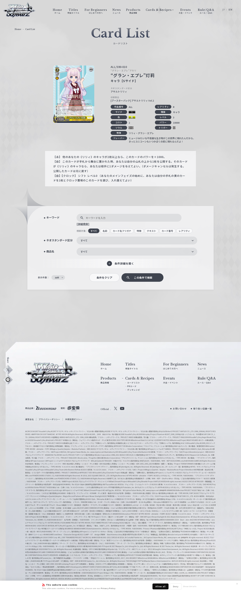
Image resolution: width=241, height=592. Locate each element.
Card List (30, 29)
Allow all (160, 586)
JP (223, 9)
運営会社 (29, 419)
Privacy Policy (108, 588)
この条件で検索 (143, 277)
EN (230, 9)
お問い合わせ (180, 408)
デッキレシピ (133, 389)
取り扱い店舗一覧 (202, 408)
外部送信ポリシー (73, 419)
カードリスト (133, 382)
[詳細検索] (83, 224)
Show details (190, 586)
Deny (176, 586)
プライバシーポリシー (49, 419)
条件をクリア (104, 277)
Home (18, 29)
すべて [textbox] (84, 240)
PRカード (132, 386)
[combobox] (137, 240)
